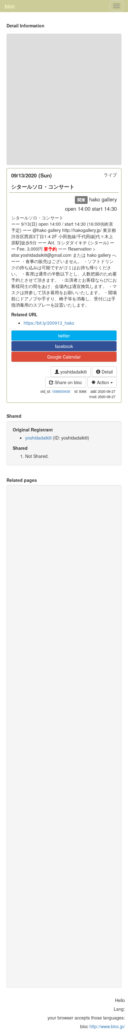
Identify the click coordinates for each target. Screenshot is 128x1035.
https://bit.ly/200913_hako (49, 323)
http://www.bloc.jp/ (107, 1026)
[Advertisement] (64, 99)
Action (103, 382)
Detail (106, 372)
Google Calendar (64, 357)
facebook (64, 346)
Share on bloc (67, 382)
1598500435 (61, 391)
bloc (10, 6)
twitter (64, 335)
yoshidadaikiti (73, 372)
